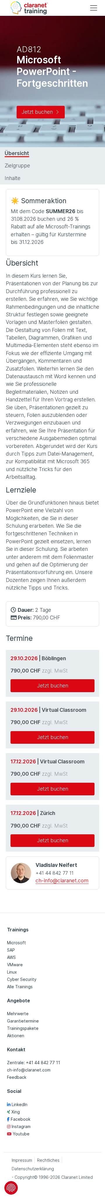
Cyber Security (21, 979)
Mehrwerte (18, 1013)
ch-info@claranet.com (62, 880)
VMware (15, 964)
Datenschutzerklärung (33, 1168)
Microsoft (16, 942)
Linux (12, 971)
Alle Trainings (20, 986)
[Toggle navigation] (94, 7)
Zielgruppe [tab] (17, 165)
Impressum (22, 1160)
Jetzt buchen (37, 112)
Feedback (16, 1077)
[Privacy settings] (11, 1188)
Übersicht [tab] (17, 153)
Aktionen (15, 1035)
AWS (11, 957)
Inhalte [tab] (12, 178)
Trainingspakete (22, 1028)
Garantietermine (23, 1020)
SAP (11, 949)
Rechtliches (48, 1160)
